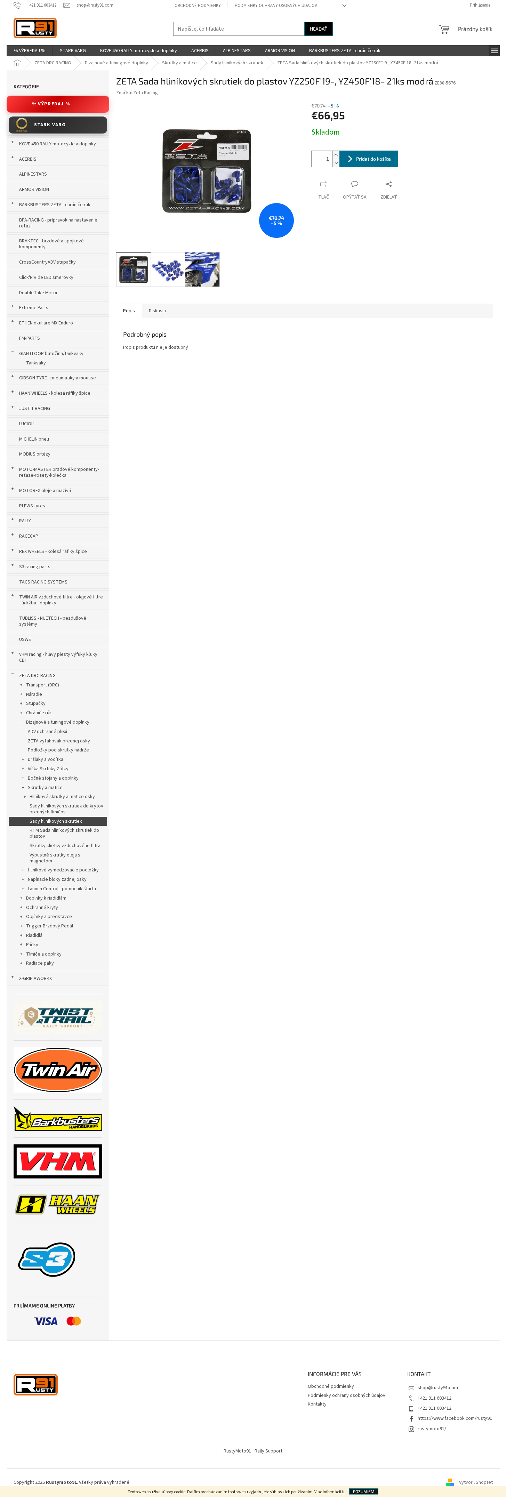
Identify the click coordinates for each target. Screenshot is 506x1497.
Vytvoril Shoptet (476, 1482)
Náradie (34, 694)
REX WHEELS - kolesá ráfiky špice (53, 551)
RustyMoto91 (237, 1451)
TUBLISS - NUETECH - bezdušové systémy (52, 621)
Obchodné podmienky (198, 5)
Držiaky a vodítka (45, 759)
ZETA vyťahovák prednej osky (59, 741)
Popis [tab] (129, 310)
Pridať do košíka (373, 159)
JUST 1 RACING (34, 408)
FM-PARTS (29, 338)
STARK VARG (50, 124)
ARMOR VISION (34, 189)
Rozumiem (364, 1491)
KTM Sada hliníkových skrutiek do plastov (64, 833)
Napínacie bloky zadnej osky (57, 879)
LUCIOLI (26, 423)
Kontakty (317, 1404)
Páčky (32, 944)
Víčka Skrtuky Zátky (48, 768)
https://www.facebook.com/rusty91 (455, 1418)
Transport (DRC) (42, 685)
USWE (25, 639)
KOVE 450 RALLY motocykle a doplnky (57, 143)
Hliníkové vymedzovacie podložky (63, 870)
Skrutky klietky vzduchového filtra (65, 845)
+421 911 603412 (434, 1398)
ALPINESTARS (33, 174)
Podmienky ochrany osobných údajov (276, 5)
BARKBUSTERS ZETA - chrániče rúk (54, 204)
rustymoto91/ (432, 1428)
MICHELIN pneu (34, 439)
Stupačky (36, 703)
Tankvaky (36, 363)
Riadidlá (34, 935)
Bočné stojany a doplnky (53, 778)
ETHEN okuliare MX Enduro (46, 323)
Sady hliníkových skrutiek (56, 821)
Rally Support (268, 1451)
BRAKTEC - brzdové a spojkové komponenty (51, 244)
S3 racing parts (34, 566)
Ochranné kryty (42, 907)
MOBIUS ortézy (34, 454)
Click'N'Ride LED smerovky (46, 277)
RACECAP (28, 536)
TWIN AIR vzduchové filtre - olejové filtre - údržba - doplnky (61, 600)
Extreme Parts (33, 307)
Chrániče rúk (39, 712)
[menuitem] (30, 50)
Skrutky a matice (45, 787)
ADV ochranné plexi (47, 731)
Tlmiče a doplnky (44, 954)
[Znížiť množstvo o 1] (335, 163)
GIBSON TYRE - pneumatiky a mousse (57, 378)
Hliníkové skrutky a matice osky (62, 796)
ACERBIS (28, 159)
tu (344, 1492)
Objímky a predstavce (49, 916)
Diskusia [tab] (157, 310)
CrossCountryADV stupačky (47, 262)
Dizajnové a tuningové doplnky (57, 722)
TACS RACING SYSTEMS (43, 582)
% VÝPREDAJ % (51, 103)
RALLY (25, 520)
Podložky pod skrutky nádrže (58, 750)
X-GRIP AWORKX (35, 978)
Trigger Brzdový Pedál (49, 926)
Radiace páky (40, 963)
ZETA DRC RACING (37, 675)
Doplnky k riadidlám (46, 898)
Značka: (137, 92)
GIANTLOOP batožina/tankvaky (51, 353)
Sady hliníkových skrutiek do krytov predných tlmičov (66, 809)
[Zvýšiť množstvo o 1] (335, 155)
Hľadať (318, 29)
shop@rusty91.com (438, 1387)
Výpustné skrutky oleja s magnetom (55, 858)
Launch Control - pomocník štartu (62, 888)
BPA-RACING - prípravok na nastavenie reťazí (58, 223)
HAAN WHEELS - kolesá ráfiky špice (54, 393)
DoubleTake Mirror (38, 292)
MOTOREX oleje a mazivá (45, 490)
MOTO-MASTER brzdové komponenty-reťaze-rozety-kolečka (59, 472)
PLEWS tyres (32, 505)
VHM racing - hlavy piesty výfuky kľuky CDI (58, 657)
